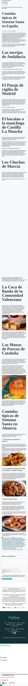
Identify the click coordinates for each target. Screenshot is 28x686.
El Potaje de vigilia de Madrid (12, 542)
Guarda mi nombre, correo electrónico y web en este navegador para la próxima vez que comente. (13, 576)
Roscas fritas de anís (18, 546)
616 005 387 (5, 680)
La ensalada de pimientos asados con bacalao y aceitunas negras (13, 544)
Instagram (4, 660)
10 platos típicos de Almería (9, 548)
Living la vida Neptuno (8, 538)
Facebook (4, 657)
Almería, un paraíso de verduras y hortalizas (13, 549)
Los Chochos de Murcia (7, 546)
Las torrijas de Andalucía (18, 545)
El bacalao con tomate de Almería (13, 541)
